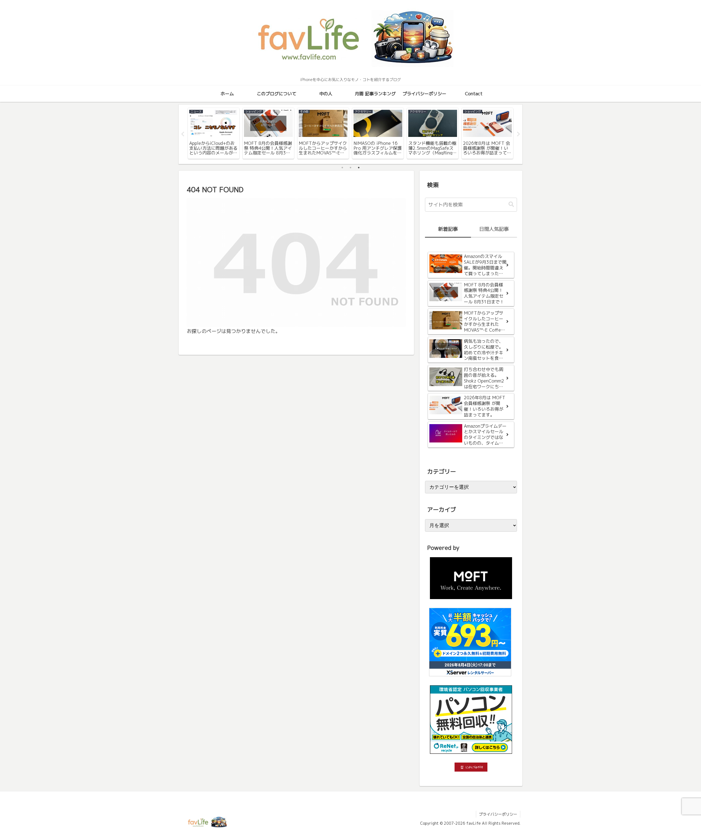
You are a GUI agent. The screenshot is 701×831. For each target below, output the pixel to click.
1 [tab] (342, 167)
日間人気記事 (494, 229)
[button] (511, 204)
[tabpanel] (213, 133)
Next (518, 134)
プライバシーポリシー (498, 814)
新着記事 (448, 229)
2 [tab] (350, 167)
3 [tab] (358, 167)
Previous (182, 134)
